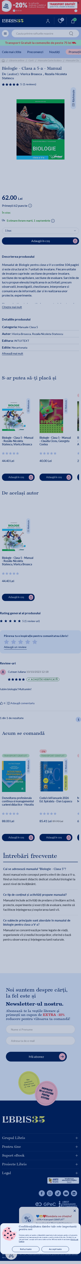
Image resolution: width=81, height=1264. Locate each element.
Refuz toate (26, 1249)
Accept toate (55, 1249)
